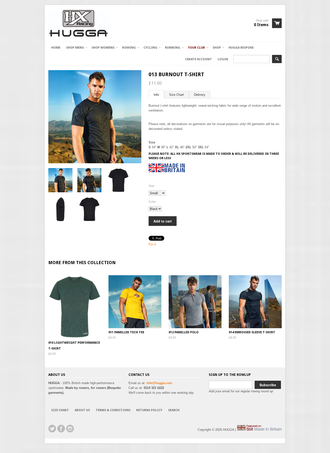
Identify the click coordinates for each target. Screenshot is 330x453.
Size (151, 186)
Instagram (70, 428)
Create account (198, 59)
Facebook (61, 428)
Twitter (52, 428)
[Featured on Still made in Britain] (259, 429)
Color (152, 201)
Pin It (152, 244)
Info (156, 95)
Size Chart (176, 95)
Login (223, 59)
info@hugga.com (159, 383)
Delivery (199, 95)
